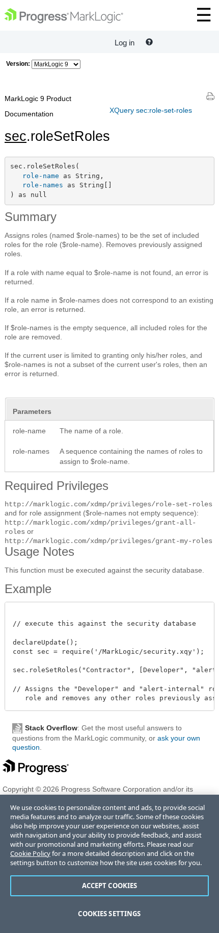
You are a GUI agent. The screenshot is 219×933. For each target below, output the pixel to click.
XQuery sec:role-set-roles (151, 110)
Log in (124, 42)
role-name (40, 176)
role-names (42, 185)
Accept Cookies (110, 885)
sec (15, 136)
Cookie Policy (30, 853)
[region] (109, 864)
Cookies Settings (109, 913)
